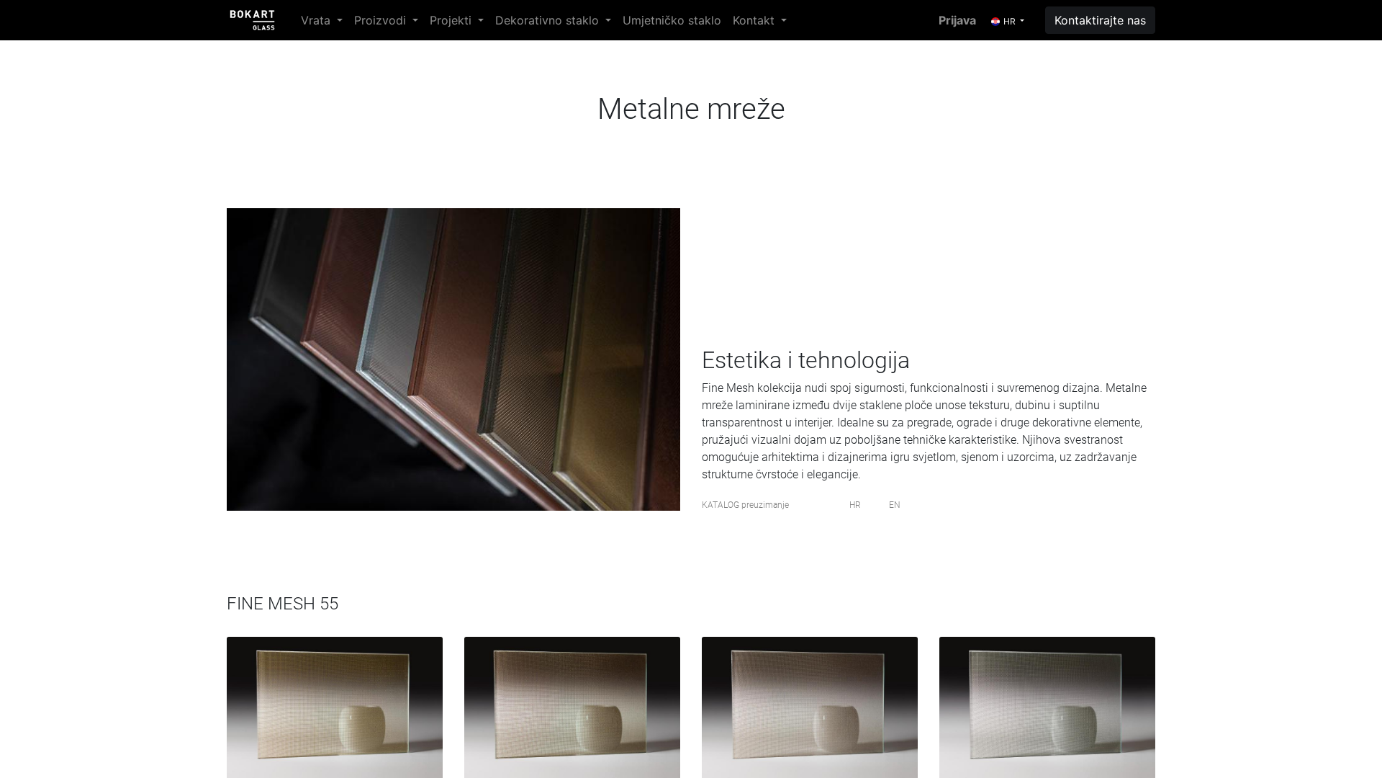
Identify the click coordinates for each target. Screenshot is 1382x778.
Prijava (957, 20)
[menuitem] (672, 20)
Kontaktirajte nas (1100, 20)
